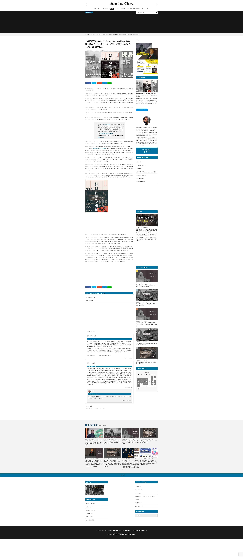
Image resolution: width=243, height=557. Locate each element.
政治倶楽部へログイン (90, 297)
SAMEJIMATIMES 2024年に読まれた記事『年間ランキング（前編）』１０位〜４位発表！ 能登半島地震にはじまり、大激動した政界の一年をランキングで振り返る (112, 463)
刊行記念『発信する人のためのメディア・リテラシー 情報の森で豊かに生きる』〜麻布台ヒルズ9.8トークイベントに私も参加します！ (148, 462)
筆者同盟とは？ (138, 502)
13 (146, 381)
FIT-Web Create (120, 534)
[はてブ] (104, 83)
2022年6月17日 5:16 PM (92, 366)
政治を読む (123, 8)
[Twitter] (94, 83)
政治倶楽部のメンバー (90, 506)
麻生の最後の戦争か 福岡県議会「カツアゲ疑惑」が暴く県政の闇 (146, 363)
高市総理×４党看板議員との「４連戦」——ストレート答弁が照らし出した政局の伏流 (130, 442)
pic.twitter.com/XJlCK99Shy (106, 133)
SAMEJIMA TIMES (125, 533)
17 (138, 383)
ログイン (97, 407)
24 (138, 386)
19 (144, 383)
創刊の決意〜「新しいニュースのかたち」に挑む (146, 171)
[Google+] (99, 83)
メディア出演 (105, 8)
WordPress (132, 534)
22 (152, 383)
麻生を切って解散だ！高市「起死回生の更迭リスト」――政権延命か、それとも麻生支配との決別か (146, 324)
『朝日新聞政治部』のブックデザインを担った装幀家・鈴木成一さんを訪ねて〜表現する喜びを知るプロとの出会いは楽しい (117, 34)
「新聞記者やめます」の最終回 (99, 148)
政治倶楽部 (112, 8)
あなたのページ (89, 513)
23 (154, 383)
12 (144, 381)
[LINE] (109, 83)
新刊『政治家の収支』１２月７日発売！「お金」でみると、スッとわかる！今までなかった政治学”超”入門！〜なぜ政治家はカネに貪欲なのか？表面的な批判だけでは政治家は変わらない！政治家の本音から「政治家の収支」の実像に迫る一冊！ (130, 464)
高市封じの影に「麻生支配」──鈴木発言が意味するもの (148, 441)
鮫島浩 (92, 391)
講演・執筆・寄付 (98, 8)
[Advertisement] (121, 23)
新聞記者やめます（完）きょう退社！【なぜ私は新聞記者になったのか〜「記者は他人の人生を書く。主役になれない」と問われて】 (146, 231)
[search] (156, 12)
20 (146, 383)
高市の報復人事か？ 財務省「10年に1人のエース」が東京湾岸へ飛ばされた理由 (146, 285)
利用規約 (137, 499)
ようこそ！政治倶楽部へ (141, 175)
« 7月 (138, 389)
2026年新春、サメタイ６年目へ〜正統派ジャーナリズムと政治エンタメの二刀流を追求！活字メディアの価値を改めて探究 (94, 443)
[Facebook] (88, 83)
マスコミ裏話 (129, 8)
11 (141, 381)
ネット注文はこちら (141, 109)
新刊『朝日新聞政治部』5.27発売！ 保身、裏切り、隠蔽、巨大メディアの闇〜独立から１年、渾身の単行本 (146, 95)
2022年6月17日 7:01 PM (93, 394)
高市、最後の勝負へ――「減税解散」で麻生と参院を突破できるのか (146, 304)
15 (152, 381)
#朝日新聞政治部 (106, 124)
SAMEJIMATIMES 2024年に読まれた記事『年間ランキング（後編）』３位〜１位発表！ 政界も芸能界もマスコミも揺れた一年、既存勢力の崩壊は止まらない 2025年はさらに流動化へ (94, 463)
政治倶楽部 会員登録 (141, 181)
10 (138, 381)
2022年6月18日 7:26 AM (92, 339)
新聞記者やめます (136, 8)
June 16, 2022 (101, 137)
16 (154, 381)
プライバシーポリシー (139, 489)
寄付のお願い (139, 168)
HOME (88, 34)
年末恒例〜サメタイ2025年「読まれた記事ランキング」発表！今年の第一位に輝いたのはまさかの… (112, 442)
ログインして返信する (127, 358)
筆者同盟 (117, 8)
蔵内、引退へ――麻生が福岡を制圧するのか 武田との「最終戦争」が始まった (146, 344)
